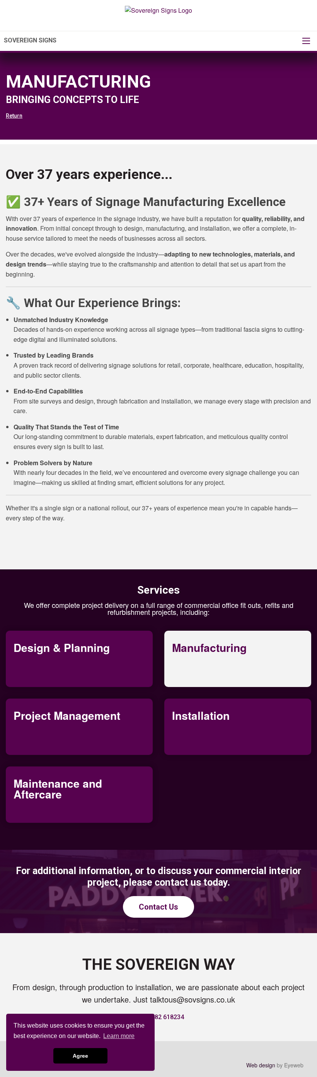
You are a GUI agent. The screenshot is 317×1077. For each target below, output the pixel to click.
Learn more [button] (119, 1036)
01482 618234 (164, 1017)
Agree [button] (80, 1056)
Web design (260, 1065)
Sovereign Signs (30, 40)
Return (14, 116)
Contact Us (158, 907)
